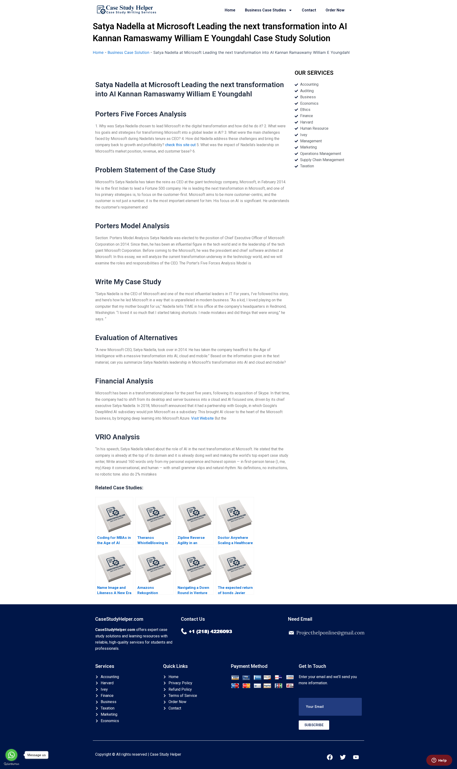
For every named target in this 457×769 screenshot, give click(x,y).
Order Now (335, 10)
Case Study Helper (165, 754)
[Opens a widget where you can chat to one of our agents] (439, 761)
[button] (330, 707)
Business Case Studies (265, 10)
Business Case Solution (128, 52)
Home (230, 10)
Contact (309, 10)
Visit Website (202, 418)
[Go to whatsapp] (11, 755)
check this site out (180, 145)
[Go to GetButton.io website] (11, 764)
